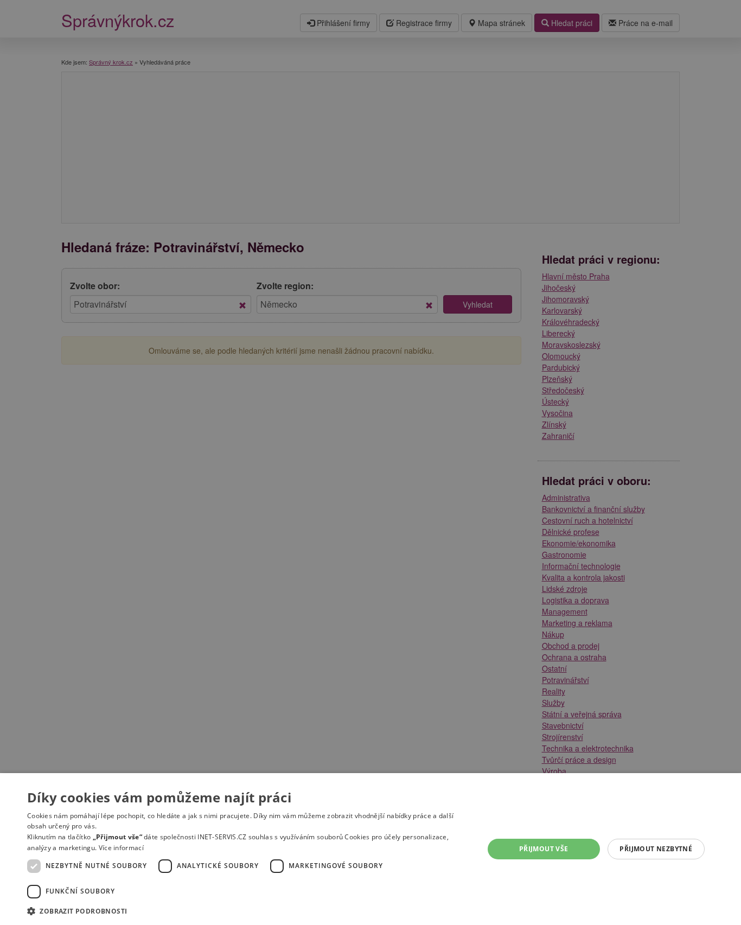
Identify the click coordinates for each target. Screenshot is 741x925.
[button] (248, 910)
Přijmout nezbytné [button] (655, 848)
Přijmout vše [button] (543, 848)
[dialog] (370, 849)
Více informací (121, 847)
